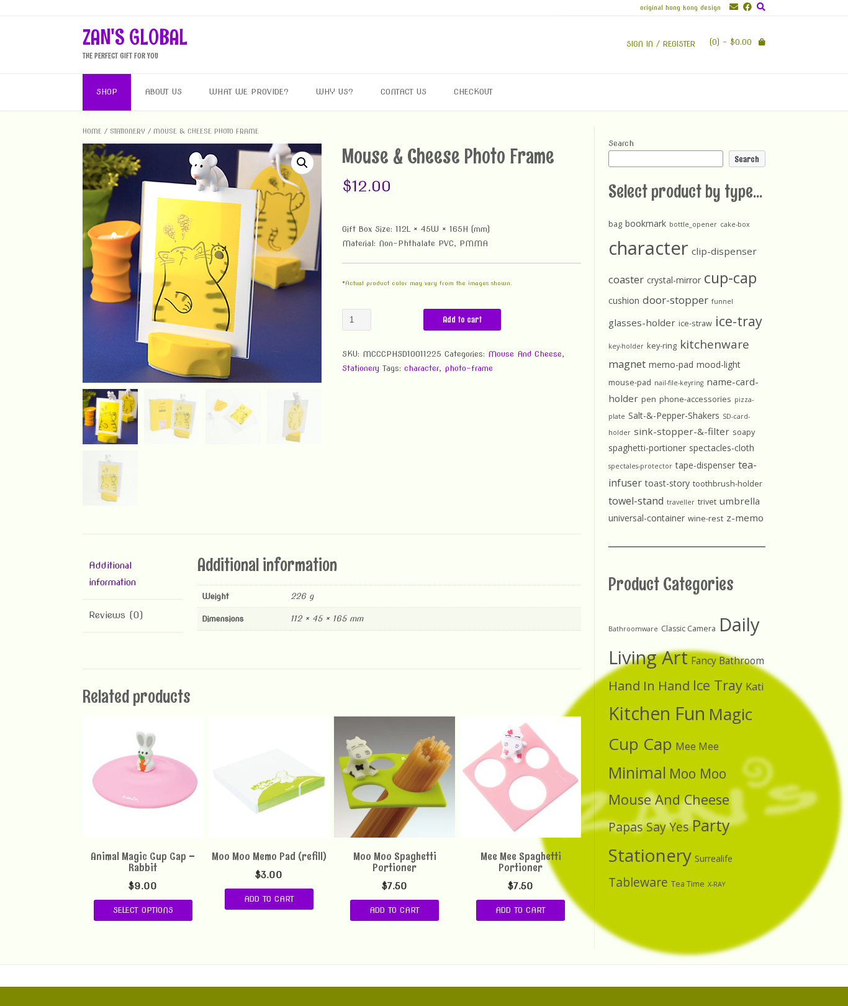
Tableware (638, 882)
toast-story (667, 483)
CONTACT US (403, 91)
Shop (106, 91)
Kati (755, 686)
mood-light (719, 364)
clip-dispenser (724, 251)
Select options (143, 910)
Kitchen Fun (656, 713)
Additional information (112, 574)
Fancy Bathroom (727, 660)
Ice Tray (717, 685)
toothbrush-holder (727, 483)
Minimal (637, 772)
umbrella (739, 501)
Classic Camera (688, 628)
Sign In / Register (660, 43)
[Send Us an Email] (731, 7)
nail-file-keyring (678, 382)
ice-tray (738, 321)
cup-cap (730, 278)
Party (711, 825)
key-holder (626, 346)
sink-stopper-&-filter (681, 431)
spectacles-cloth (721, 448)
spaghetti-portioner (647, 448)
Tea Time (688, 884)
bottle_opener (693, 224)
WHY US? (334, 91)
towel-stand (636, 501)
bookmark (645, 223)
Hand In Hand (649, 685)
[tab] (133, 575)
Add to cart (462, 319)
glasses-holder (641, 322)
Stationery (127, 131)
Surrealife (714, 858)
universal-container (646, 518)
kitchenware (714, 344)
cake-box (735, 224)
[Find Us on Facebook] (745, 7)
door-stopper (675, 300)
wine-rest (705, 518)
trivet (707, 501)
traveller (681, 502)
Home (92, 131)
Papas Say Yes (648, 826)
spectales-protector (640, 466)
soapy (744, 431)
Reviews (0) (116, 615)
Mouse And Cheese (525, 354)
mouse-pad (629, 382)
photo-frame (468, 368)
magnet (627, 364)
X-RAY (716, 884)
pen (648, 399)
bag (615, 223)
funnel (722, 301)
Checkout (473, 91)
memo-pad (671, 364)
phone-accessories (695, 399)
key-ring (662, 345)
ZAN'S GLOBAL (135, 37)
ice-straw (695, 323)
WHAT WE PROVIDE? (249, 91)
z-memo (745, 517)
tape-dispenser (705, 465)
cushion (623, 300)
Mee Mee (697, 746)
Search (621, 143)
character (421, 368)
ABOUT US (163, 91)
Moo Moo (697, 773)
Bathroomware (633, 628)
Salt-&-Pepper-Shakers (673, 415)
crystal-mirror (674, 280)
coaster (626, 279)
